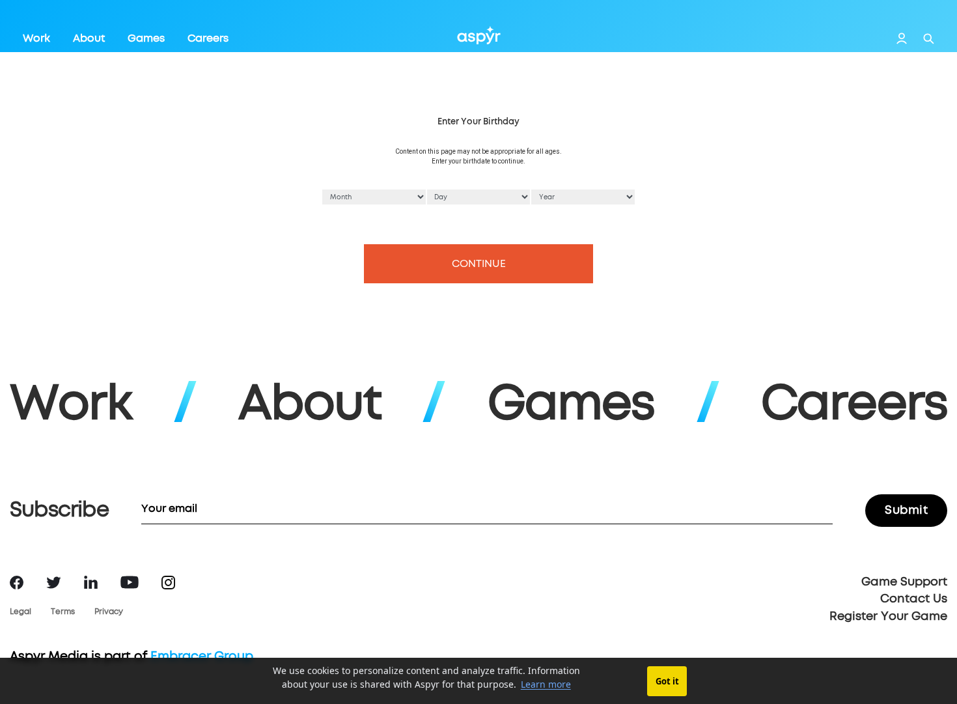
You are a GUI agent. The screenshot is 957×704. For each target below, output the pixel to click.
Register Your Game (888, 617)
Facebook (16, 582)
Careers (208, 38)
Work (36, 38)
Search (928, 38)
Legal (20, 612)
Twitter (53, 582)
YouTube (129, 582)
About (89, 38)
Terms (63, 612)
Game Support (904, 582)
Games (146, 38)
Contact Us (913, 599)
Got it (667, 681)
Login (901, 38)
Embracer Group (201, 657)
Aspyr (479, 35)
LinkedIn (91, 582)
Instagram (168, 582)
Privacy (108, 612)
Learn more (546, 684)
